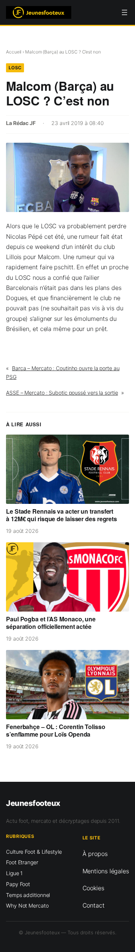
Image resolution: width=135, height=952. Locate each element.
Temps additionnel (28, 895)
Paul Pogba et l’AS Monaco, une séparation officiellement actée (51, 622)
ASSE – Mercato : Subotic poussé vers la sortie (62, 392)
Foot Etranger (22, 862)
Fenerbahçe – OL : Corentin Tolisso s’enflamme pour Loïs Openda (55, 730)
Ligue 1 (14, 873)
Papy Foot (18, 884)
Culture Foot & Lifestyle (34, 851)
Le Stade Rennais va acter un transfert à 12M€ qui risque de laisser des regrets (61, 515)
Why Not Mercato (27, 905)
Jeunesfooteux (33, 803)
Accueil (13, 52)
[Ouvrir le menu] (124, 12)
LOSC (15, 67)
